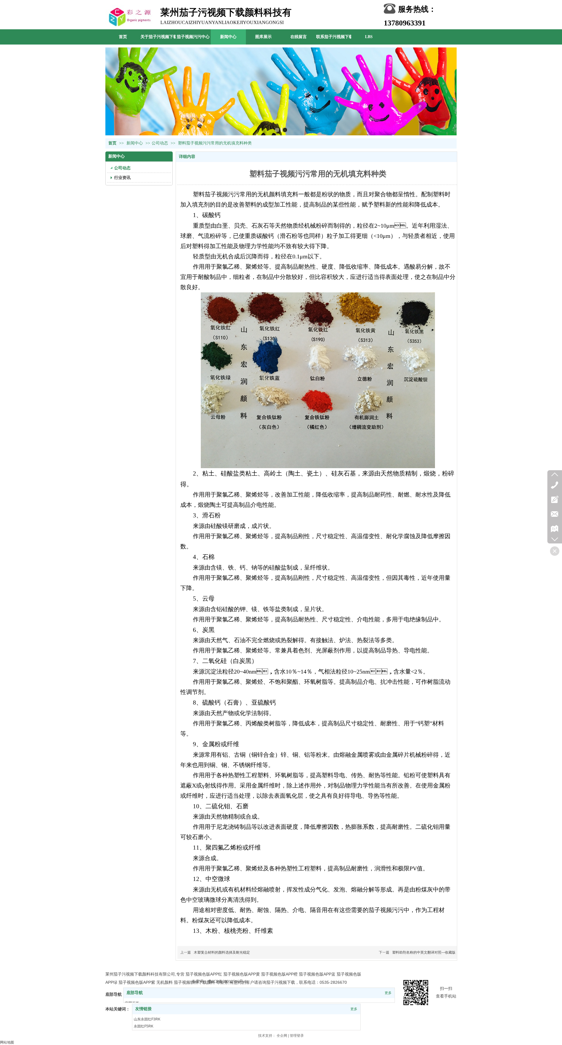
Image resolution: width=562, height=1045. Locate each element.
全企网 (282, 1036)
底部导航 (134, 993)
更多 (388, 993)
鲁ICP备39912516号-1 (227, 981)
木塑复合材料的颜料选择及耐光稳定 (222, 952)
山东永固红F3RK (147, 1019)
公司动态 (160, 143)
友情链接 (143, 1009)
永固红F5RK (143, 1026)
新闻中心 (135, 143)
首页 (112, 143)
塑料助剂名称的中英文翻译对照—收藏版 (423, 952)
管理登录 (297, 1036)
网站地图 (7, 1042)
